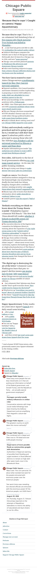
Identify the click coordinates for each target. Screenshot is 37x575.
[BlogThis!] (4, 351)
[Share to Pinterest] (9, 351)
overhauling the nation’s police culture (19, 50)
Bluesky (15, 373)
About (5, 522)
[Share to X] (6, 351)
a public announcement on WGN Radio (9, 319)
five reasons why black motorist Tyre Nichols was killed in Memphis (16, 42)
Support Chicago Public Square (13, 555)
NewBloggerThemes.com (20, 572)
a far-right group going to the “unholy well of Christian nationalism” (18, 231)
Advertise (6, 526)
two (11, 314)
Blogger (18, 570)
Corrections (7, 533)
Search (9, 371)
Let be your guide (17, 123)
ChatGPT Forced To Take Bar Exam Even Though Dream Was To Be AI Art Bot (18, 297)
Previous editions (17, 359)
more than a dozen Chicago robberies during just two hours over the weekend (18, 71)
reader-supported (25, 13)
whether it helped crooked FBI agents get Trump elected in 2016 (18, 219)
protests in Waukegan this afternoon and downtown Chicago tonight (18, 64)
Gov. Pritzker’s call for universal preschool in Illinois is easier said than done (17, 143)
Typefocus (16, 571)
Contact (5, 530)
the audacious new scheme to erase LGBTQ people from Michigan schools (17, 151)
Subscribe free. (9, 368)
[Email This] (3, 351)
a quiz (18, 102)
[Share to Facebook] (7, 351)
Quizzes (5, 547)
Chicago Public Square (18, 569)
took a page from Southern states (15, 118)
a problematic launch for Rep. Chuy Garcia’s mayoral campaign (18, 83)
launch (26, 307)
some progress (21, 59)
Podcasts (6, 540)
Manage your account (10, 537)
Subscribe (6, 551)
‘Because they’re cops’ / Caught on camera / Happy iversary (18, 23)
